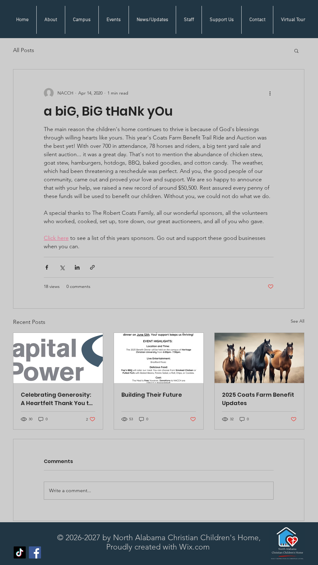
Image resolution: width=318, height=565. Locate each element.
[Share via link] (92, 267)
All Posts (23, 50)
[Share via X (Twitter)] (62, 267)
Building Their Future (151, 395)
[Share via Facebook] (47, 267)
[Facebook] (35, 552)
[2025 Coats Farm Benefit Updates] (259, 358)
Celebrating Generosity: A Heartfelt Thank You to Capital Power (57, 399)
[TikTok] (20, 552)
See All (297, 321)
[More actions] (270, 93)
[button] (296, 50)
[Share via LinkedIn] (77, 267)
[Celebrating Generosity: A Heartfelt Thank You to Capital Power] (58, 358)
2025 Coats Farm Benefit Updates (258, 399)
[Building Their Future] (158, 358)
